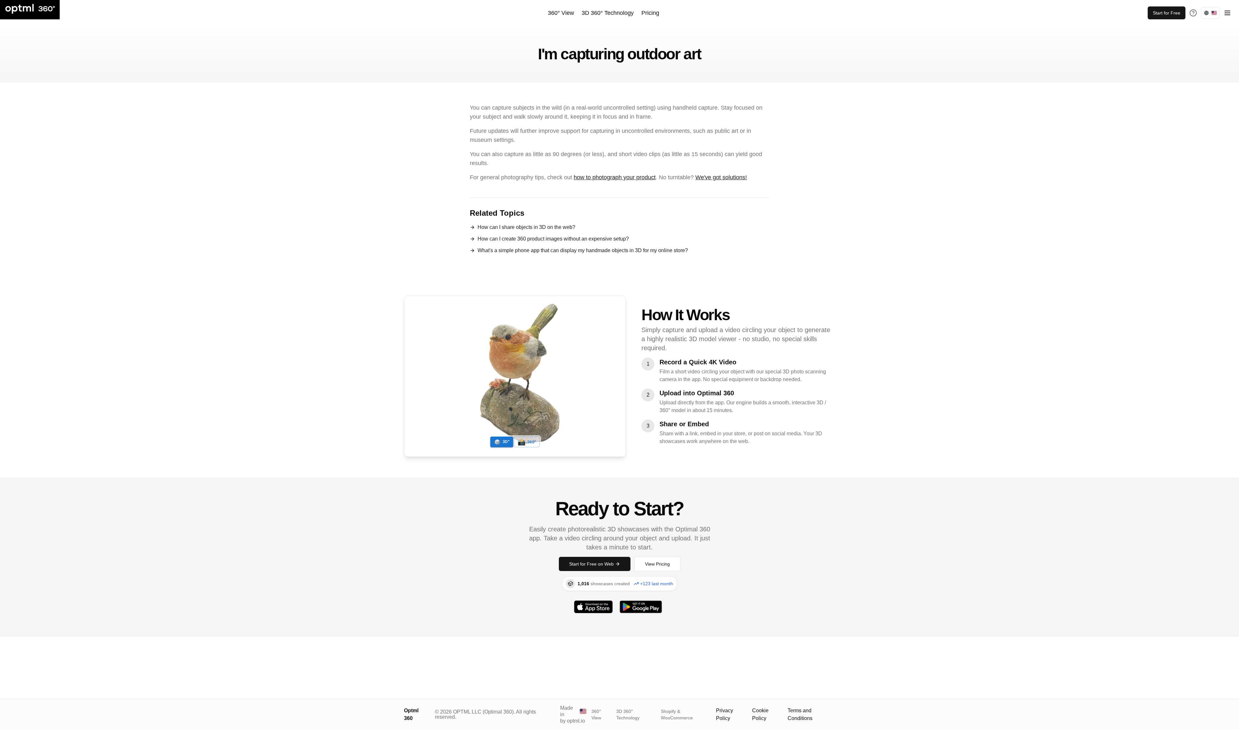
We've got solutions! (721, 177)
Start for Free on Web (591, 564)
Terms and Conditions (800, 714)
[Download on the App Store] (593, 606)
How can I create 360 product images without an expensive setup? (553, 239)
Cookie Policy (760, 714)
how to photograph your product (615, 177)
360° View (561, 13)
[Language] (1210, 13)
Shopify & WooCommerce (677, 714)
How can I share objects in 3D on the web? (526, 227)
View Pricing (657, 564)
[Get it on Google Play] (641, 606)
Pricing (650, 13)
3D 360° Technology (608, 13)
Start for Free (1166, 12)
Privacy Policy (724, 714)
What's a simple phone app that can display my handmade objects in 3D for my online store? (583, 250)
